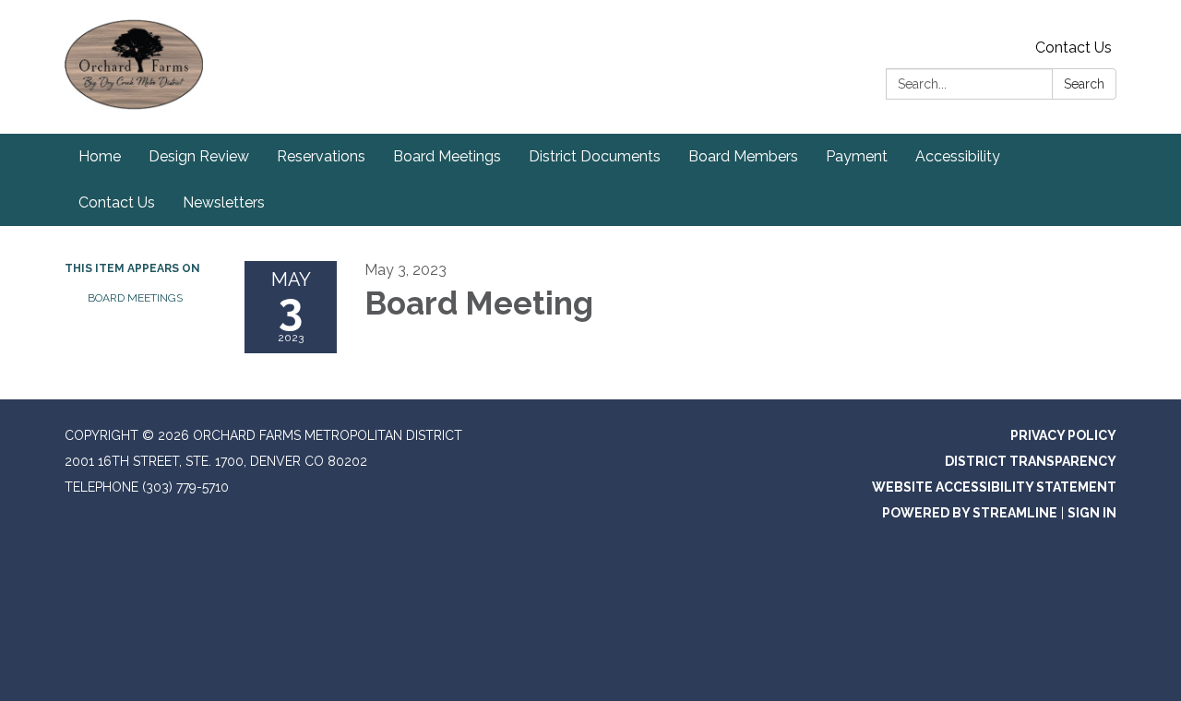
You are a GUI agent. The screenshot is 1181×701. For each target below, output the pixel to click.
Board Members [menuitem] (743, 156)
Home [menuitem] (99, 156)
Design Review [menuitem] (199, 156)
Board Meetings (135, 297)
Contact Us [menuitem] (116, 202)
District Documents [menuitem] (595, 156)
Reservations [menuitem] (321, 156)
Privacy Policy (1063, 435)
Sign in (1092, 512)
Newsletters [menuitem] (224, 202)
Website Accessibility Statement (994, 487)
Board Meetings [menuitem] (447, 156)
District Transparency (1030, 461)
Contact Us (1073, 47)
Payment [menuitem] (857, 156)
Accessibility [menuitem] (957, 156)
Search (1084, 84)
